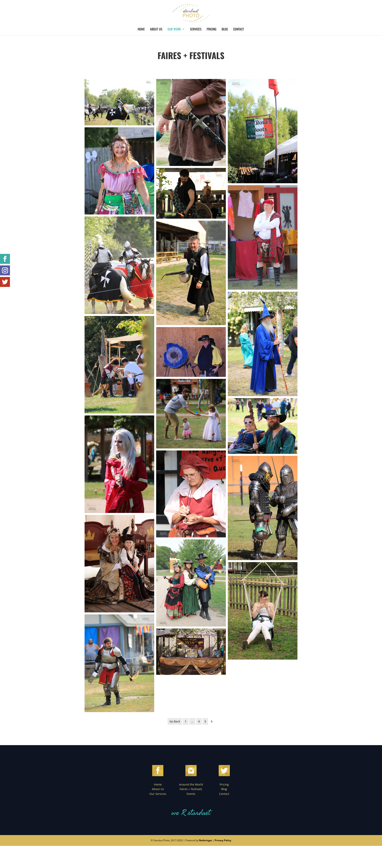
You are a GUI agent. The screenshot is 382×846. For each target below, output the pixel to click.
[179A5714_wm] (119, 563)
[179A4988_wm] (119, 265)
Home (141, 29)
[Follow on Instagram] (5, 270)
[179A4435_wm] (191, 273)
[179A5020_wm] (119, 663)
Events (191, 794)
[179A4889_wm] (262, 344)
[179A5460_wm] (119, 464)
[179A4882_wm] (191, 494)
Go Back (175, 721)
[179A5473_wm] (262, 508)
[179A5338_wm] (262, 131)
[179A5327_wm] (191, 352)
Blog (225, 29)
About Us (156, 29)
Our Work (174, 29)
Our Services (157, 794)
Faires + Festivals (191, 789)
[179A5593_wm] (262, 237)
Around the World (191, 784)
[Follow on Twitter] (5, 282)
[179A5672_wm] (191, 652)
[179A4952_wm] (191, 193)
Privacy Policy (223, 840)
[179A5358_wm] (262, 426)
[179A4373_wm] (191, 583)
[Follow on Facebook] (5, 259)
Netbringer (205, 840)
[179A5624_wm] (119, 364)
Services (196, 29)
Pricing (211, 29)
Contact (238, 29)
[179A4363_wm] (262, 611)
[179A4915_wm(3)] (119, 102)
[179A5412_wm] (119, 170)
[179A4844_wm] (191, 413)
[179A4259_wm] (191, 122)
